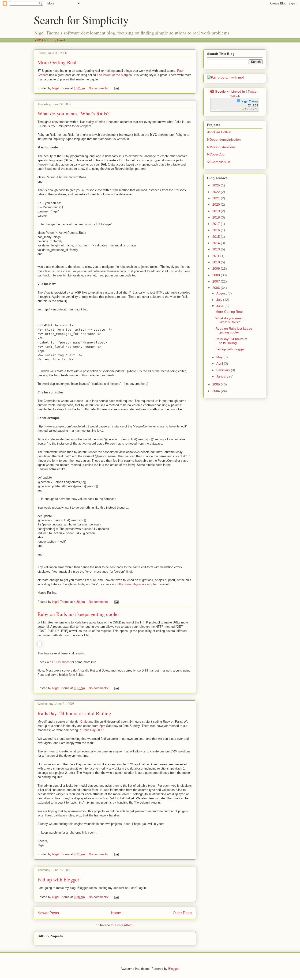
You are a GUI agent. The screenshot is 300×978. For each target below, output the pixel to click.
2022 (216, 192)
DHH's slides (61, 662)
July (219, 300)
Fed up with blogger (58, 879)
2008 (216, 275)
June (220, 306)
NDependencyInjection (224, 139)
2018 (216, 217)
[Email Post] (116, 88)
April (220, 363)
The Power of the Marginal (114, 75)
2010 (216, 262)
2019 (216, 211)
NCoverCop (216, 154)
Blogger (173, 968)
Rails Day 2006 (92, 730)
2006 (216, 288)
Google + (222, 91)
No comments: (99, 88)
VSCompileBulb (218, 162)
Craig (83, 721)
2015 (216, 236)
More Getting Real (57, 62)
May (220, 357)
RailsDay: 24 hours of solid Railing (74, 713)
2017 (216, 224)
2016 (216, 230)
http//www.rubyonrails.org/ (134, 584)
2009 (216, 268)
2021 (216, 198)
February (223, 370)
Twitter (253, 91)
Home (116, 913)
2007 (216, 281)
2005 (216, 384)
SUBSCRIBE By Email (49, 40)
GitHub (235, 96)
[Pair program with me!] (225, 77)
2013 (216, 249)
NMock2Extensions (221, 147)
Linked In (238, 91)
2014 (216, 243)
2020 (216, 204)
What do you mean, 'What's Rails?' (74, 113)
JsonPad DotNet (219, 132)
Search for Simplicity (81, 19)
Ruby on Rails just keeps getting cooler (78, 614)
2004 (216, 391)
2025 (216, 185)
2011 (216, 256)
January (222, 376)
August (222, 293)
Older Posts (182, 913)
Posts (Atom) (124, 925)
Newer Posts (48, 913)
